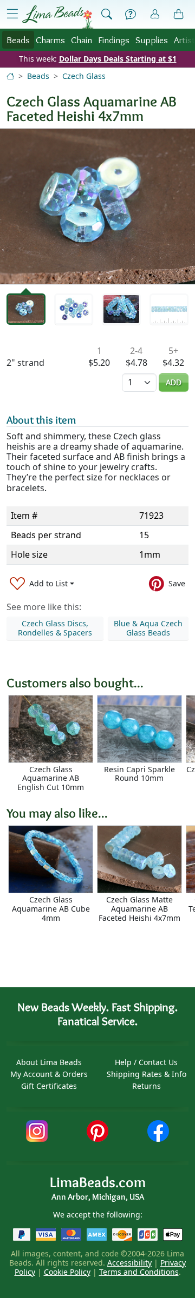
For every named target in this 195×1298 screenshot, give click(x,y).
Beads (18, 39)
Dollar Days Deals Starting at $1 (118, 58)
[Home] (10, 76)
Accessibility (129, 1262)
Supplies (151, 39)
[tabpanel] (97, 206)
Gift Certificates (49, 1086)
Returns (146, 1086)
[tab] (26, 309)
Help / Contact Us (146, 1062)
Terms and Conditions (139, 1272)
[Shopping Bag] (178, 15)
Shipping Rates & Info (146, 1074)
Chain (81, 39)
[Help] (130, 15)
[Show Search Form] (106, 15)
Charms (50, 39)
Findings (113, 39)
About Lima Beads (49, 1062)
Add (173, 382)
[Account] (155, 14)
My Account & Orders (49, 1074)
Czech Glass (84, 76)
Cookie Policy (67, 1272)
